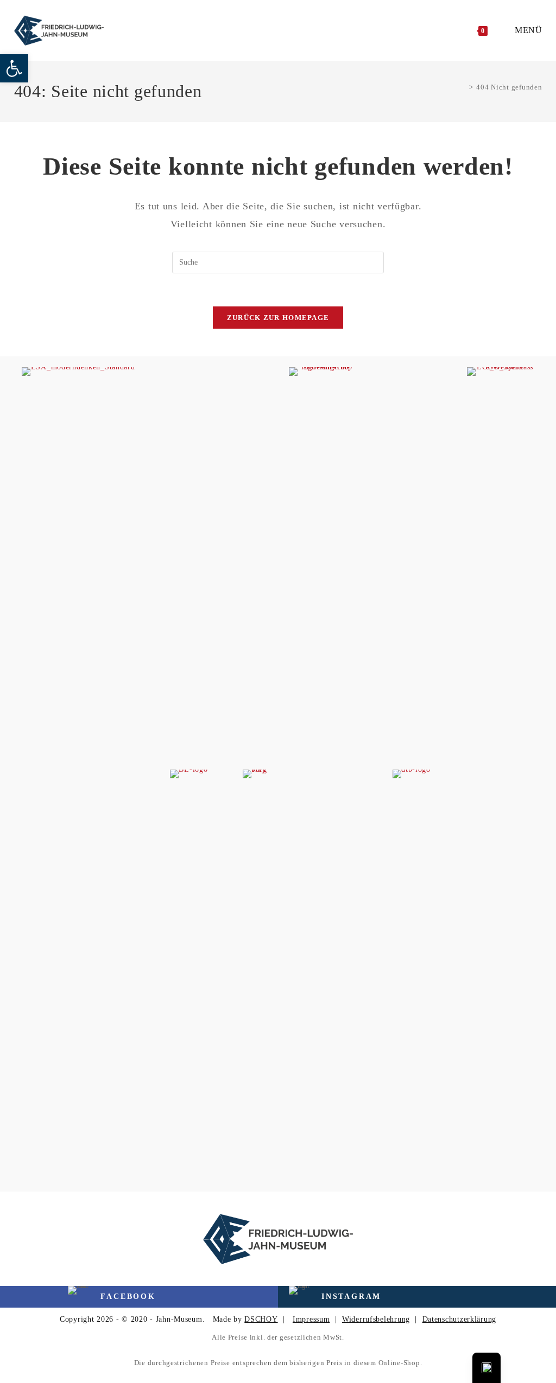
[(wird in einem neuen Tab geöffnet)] (78, 773)
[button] (14, 68)
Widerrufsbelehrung (376, 1319)
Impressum (311, 1319)
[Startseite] (463, 87)
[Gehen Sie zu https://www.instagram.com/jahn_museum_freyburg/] (356, 1297)
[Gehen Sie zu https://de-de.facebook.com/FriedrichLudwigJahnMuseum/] (78, 1297)
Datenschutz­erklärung (459, 1319)
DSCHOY (260, 1319)
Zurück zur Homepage (278, 317)
